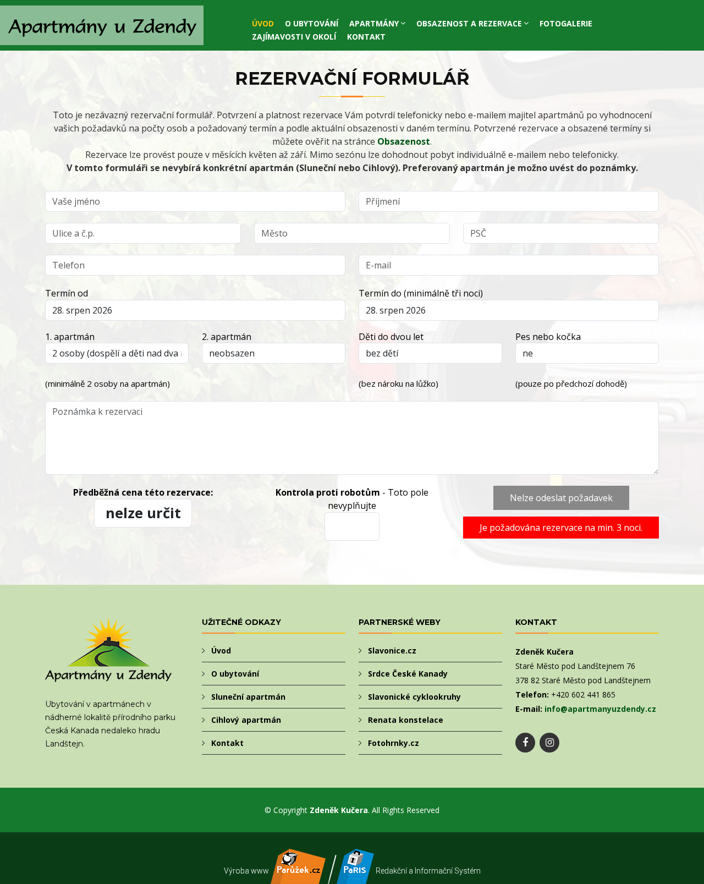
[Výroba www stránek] (298, 878)
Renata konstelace (405, 720)
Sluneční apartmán (248, 696)
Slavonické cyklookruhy (414, 696)
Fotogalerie (566, 23)
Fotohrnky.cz (393, 743)
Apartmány (374, 23)
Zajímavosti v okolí (294, 36)
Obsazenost (403, 141)
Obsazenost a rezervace (469, 23)
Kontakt (366, 36)
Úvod (263, 23)
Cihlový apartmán (246, 720)
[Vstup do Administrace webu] (355, 878)
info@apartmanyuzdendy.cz (600, 709)
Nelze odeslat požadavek (561, 498)
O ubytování (311, 23)
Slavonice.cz (392, 650)
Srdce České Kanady (408, 673)
